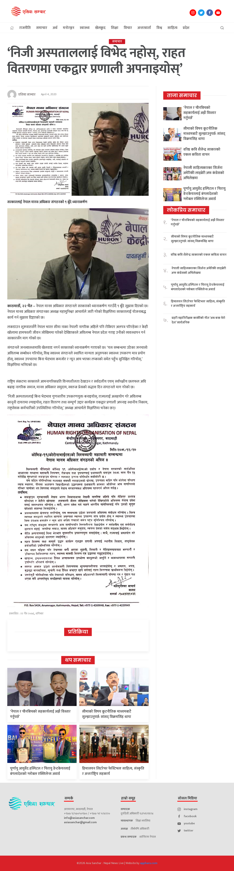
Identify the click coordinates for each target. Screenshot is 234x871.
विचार (128, 28)
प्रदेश (186, 28)
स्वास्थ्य (85, 28)
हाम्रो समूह (128, 798)
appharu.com (148, 863)
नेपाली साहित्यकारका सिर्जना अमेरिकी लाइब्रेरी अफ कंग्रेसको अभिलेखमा (203, 173)
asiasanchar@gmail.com (80, 822)
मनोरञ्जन (68, 28)
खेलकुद (100, 28)
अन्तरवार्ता (144, 28)
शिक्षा (114, 28)
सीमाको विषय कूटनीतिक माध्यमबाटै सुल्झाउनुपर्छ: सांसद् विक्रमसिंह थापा (106, 714)
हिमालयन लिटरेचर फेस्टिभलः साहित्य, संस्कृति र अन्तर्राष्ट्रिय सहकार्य (113, 771)
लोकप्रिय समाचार (186, 210)
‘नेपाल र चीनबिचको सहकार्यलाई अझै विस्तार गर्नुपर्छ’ (40, 714)
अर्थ (55, 28)
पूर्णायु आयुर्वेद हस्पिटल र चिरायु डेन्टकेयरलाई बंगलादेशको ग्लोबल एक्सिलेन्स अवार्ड (40, 771)
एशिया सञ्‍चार (26, 94)
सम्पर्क (69, 798)
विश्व (159, 28)
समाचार (41, 28)
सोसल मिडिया (187, 798)
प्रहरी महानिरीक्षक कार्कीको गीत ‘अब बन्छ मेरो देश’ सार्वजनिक (198, 320)
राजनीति (25, 28)
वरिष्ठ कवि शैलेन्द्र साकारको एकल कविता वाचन (201, 152)
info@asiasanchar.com (79, 818)
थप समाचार (78, 660)
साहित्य (172, 28)
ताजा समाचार (182, 95)
